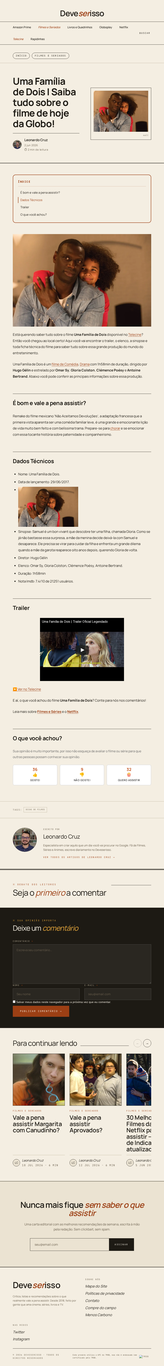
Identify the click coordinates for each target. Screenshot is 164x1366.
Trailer (24, 207)
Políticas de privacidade (104, 1293)
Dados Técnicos (31, 200)
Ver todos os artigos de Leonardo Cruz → (79, 857)
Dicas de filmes (35, 809)
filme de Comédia (65, 364)
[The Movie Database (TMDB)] (145, 1356)
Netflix (123, 27)
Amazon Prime (22, 27)
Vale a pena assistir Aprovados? (86, 1123)
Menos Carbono (98, 1314)
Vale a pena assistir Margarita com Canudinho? (37, 1123)
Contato (92, 1300)
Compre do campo (100, 1307)
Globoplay (105, 27)
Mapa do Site (96, 1286)
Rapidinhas (38, 39)
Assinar (121, 1244)
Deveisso (82, 13)
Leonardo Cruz (36, 140)
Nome (18, 985)
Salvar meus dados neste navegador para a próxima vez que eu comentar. (63, 1002)
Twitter (18, 1332)
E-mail (91, 985)
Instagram (21, 1339)
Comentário (23, 941)
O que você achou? (33, 214)
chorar (115, 428)
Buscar (144, 33)
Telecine (18, 39)
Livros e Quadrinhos (79, 27)
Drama (85, 364)
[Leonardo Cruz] (17, 144)
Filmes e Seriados (49, 27)
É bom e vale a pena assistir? (40, 192)
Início (21, 55)
